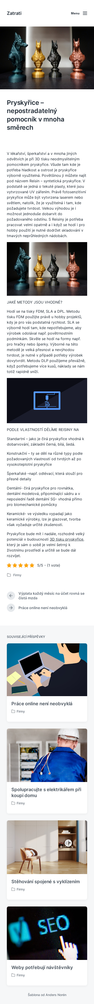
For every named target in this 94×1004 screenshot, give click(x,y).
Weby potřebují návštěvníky (42, 967)
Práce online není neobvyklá (41, 703)
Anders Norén (56, 995)
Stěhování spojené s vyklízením (45, 881)
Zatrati (14, 13)
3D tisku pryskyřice (66, 539)
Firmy (17, 575)
